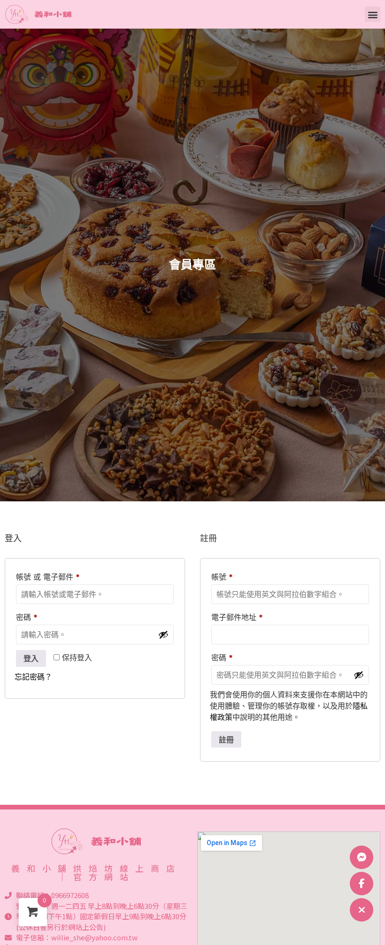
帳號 (225, 575)
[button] (372, 14)
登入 (30, 658)
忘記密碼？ (33, 676)
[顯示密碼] (163, 634)
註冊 (226, 739)
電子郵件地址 (240, 616)
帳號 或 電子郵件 (51, 575)
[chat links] (361, 910)
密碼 (30, 616)
